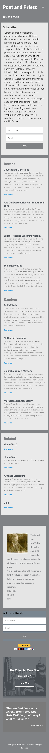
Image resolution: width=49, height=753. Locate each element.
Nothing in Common (15, 338)
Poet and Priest (20, 7)
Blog (6, 502)
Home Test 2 (10, 444)
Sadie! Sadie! (11, 305)
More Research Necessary (18, 400)
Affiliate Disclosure (14, 475)
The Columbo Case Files (24, 670)
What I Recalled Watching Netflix (22, 235)
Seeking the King (13, 265)
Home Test (10, 457)
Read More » (8, 195)
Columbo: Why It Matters (18, 370)
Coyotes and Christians (16, 169)
